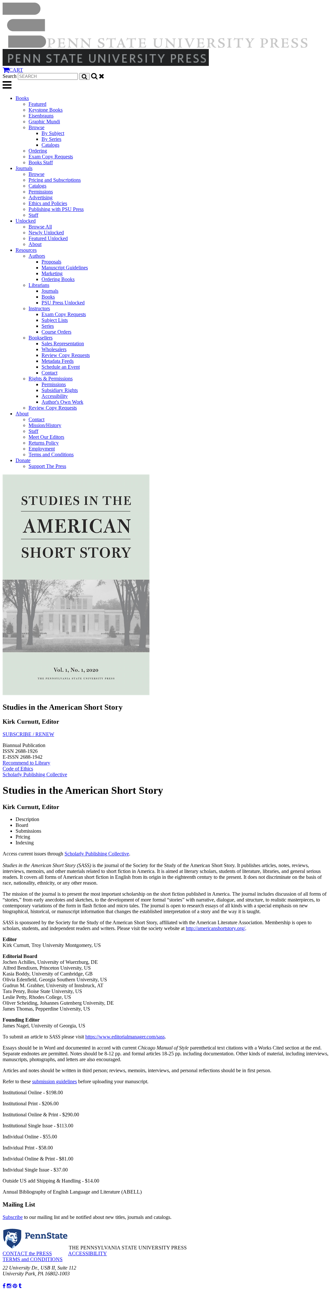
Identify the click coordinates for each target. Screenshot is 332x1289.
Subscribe (13, 1217)
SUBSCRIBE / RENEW (28, 734)
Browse (36, 127)
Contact (49, 372)
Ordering (38, 150)
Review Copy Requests (66, 355)
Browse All (40, 226)
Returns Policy (44, 443)
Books (22, 98)
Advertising (41, 197)
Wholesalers (54, 349)
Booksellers (41, 337)
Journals (24, 168)
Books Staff (41, 162)
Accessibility (55, 396)
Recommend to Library (26, 763)
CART (16, 70)
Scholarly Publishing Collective (35, 774)
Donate (23, 460)
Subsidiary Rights (60, 390)
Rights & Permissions (51, 378)
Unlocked (26, 221)
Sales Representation (63, 343)
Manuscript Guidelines (65, 267)
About (35, 244)
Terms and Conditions (51, 454)
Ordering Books (58, 279)
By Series (51, 139)
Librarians (39, 285)
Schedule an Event (61, 367)
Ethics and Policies (48, 203)
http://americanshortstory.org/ (215, 928)
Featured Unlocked (48, 238)
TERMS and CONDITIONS (33, 1259)
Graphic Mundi (44, 121)
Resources (26, 250)
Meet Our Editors (46, 437)
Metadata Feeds (58, 361)
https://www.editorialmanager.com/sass (125, 1036)
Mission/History (45, 425)
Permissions (41, 191)
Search (10, 76)
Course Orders (56, 332)
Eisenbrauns (41, 115)
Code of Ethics (18, 768)
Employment (42, 448)
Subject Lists (55, 320)
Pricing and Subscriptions (55, 180)
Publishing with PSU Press (56, 209)
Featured (37, 104)
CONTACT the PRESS (27, 1253)
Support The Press (47, 466)
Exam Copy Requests (51, 156)
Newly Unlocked (46, 232)
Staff (33, 215)
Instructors (39, 308)
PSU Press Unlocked (63, 302)
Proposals (51, 261)
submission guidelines (54, 1081)
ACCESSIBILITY (87, 1253)
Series (48, 326)
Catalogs (50, 145)
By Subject (53, 133)
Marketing (52, 273)
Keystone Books (46, 110)
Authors (37, 256)
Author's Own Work (62, 402)
